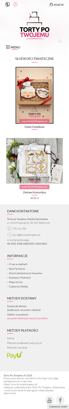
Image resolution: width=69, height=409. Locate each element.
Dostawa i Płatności (20, 277)
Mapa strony (16, 281)
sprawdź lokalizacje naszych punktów (27, 318)
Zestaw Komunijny (34, 192)
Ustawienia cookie (58, 406)
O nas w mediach (18, 264)
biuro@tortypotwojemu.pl (26, 234)
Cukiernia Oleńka (18, 286)
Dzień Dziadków (34, 126)
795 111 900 (7, 4)
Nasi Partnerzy (17, 268)
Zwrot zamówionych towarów (25, 273)
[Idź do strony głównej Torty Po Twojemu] (34, 26)
